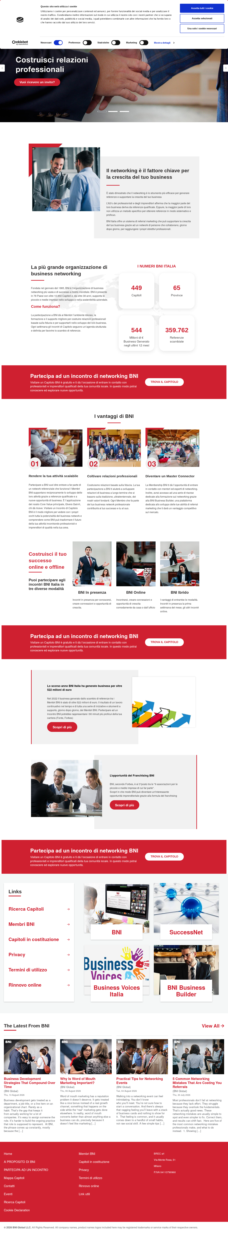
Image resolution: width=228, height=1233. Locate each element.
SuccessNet (186, 932)
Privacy (17, 954)
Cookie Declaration (17, 1210)
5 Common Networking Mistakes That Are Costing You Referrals (197, 1082)
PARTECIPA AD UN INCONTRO (26, 1169)
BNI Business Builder (186, 990)
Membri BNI (21, 924)
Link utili (84, 1194)
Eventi (8, 1194)
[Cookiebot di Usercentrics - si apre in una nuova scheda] (20, 42)
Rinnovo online (25, 984)
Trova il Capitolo (164, 382)
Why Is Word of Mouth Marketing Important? (77, 1080)
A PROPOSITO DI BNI (19, 1161)
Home (8, 1153)
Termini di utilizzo (28, 969)
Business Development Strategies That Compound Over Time (29, 1082)
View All (211, 1026)
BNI (117, 932)
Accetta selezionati (202, 18)
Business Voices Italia (117, 990)
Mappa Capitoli (14, 1177)
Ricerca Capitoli (26, 908)
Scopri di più (62, 727)
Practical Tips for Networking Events (139, 1080)
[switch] (87, 42)
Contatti (9, 1186)
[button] (2, 68)
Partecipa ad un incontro (38, 82)
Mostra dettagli (162, 42)
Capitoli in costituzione (34, 939)
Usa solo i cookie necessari (202, 28)
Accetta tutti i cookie (202, 8)
